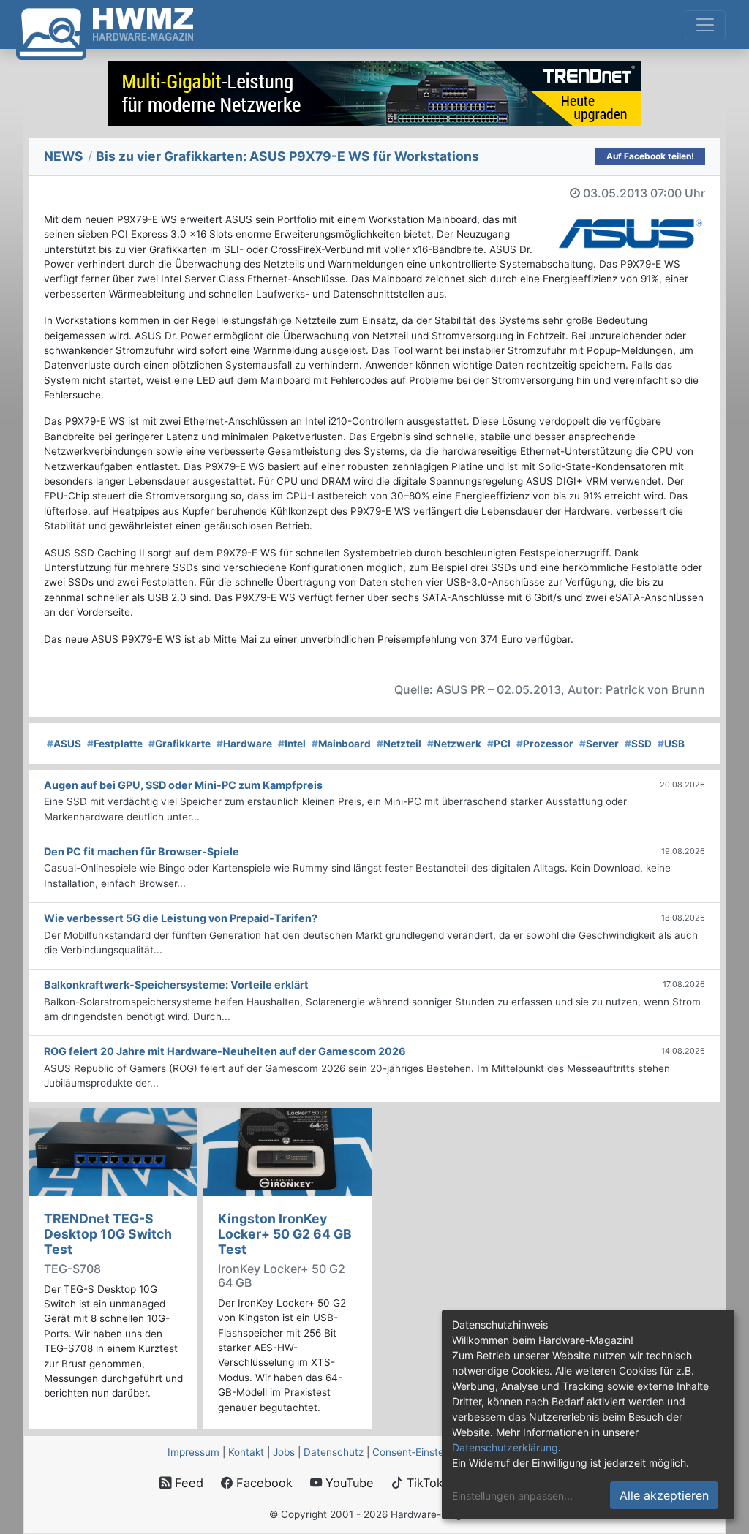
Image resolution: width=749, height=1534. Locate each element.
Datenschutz (334, 1452)
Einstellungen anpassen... (512, 1495)
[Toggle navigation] (705, 24)
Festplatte (115, 743)
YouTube (348, 1483)
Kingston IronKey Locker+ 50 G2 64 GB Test (285, 1234)
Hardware (244, 743)
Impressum (193, 1452)
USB (671, 743)
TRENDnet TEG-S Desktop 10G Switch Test (108, 1234)
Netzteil (399, 743)
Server (599, 743)
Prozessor (544, 743)
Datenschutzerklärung (505, 1447)
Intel (292, 743)
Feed (187, 1483)
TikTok (423, 1483)
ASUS (64, 743)
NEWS (63, 156)
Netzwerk (454, 743)
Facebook (263, 1483)
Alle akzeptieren (664, 1495)
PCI (499, 743)
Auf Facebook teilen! (650, 156)
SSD (638, 743)
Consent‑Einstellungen (425, 1452)
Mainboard (341, 743)
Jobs (284, 1452)
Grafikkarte (179, 743)
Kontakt (246, 1452)
